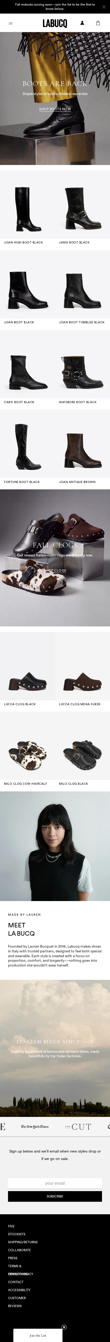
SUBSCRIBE (55, 1196)
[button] (37, 1335)
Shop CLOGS (55, 570)
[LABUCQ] (55, 23)
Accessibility (19, 1290)
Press (12, 1258)
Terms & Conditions (18, 1267)
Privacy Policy (20, 1274)
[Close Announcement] (104, 6)
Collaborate (19, 1250)
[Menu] (11, 23)
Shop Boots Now (55, 109)
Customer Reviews (17, 1299)
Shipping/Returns (23, 1242)
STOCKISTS (16, 1234)
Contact (15, 1282)
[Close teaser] (64, 1327)
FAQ (11, 1226)
